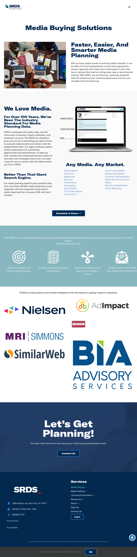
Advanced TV (70, 194)
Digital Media (70, 170)
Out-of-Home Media (115, 170)
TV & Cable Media (73, 191)
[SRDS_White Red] (27, 481)
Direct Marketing (113, 188)
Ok (90, 552)
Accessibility (12, 527)
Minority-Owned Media (116, 185)
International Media (114, 173)
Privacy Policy (13, 521)
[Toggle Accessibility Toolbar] (132, 537)
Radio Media (70, 188)
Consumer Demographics (117, 176)
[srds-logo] (13, 5)
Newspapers (70, 185)
